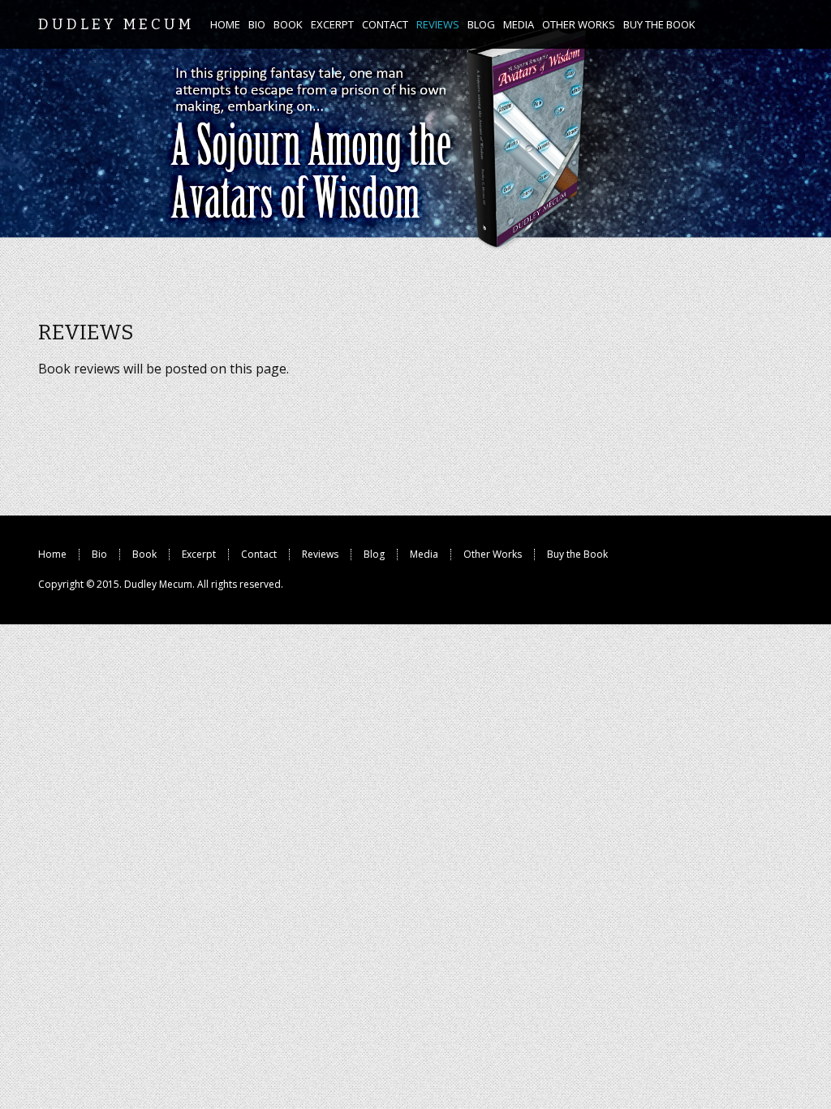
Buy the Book (577, 554)
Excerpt (199, 554)
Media (424, 554)
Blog (374, 554)
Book (144, 554)
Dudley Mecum (158, 584)
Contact (259, 554)
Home (52, 554)
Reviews (320, 554)
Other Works (492, 554)
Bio (99, 554)
